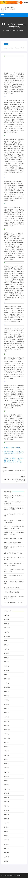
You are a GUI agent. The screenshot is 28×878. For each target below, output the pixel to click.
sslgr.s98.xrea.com (9, 48)
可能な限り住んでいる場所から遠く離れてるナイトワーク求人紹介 (14, 527)
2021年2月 (6, 848)
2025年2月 (6, 670)
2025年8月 (6, 645)
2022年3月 (6, 819)
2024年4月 (6, 712)
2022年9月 (6, 793)
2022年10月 (7, 789)
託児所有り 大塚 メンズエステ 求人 (13, 538)
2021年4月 (6, 840)
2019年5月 (6, 861)
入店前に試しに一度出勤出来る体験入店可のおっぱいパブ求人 (14, 480)
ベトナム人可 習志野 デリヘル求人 (14, 458)
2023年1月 (6, 776)
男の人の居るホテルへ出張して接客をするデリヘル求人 (14, 496)
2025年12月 (7, 628)
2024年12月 (7, 679)
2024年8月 (6, 695)
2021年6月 (6, 831)
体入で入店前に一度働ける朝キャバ (13, 542)
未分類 (6, 44)
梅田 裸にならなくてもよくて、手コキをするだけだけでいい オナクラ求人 (14, 453)
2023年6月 (6, 755)
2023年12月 (7, 729)
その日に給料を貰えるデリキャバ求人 (14, 602)
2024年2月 (6, 721)
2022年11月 (6, 785)
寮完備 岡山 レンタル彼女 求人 (12, 587)
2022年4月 (6, 814)
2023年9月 (6, 742)
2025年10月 (7, 636)
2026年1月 (6, 623)
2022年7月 (6, 802)
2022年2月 (6, 823)
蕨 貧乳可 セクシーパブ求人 (12, 447)
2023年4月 (6, 763)
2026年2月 (6, 619)
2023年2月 (6, 772)
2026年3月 (6, 615)
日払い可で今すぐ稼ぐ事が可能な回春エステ (14, 471)
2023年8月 (6, 746)
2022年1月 (6, 827)
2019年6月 (6, 857)
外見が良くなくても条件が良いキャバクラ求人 (14, 548)
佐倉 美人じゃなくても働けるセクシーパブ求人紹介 (14, 521)
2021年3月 (6, 844)
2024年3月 (6, 717)
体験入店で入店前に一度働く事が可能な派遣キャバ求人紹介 (14, 533)
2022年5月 (6, 810)
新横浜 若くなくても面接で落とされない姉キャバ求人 (14, 597)
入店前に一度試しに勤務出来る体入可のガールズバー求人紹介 (14, 564)
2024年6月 (6, 704)
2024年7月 (6, 700)
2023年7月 (6, 751)
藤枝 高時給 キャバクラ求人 (12, 460)
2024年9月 (6, 691)
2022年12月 (7, 780)
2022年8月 (6, 797)
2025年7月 (6, 649)
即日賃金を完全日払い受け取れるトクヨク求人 (14, 558)
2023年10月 (7, 738)
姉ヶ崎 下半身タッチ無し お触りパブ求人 (14, 582)
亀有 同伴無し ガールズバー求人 (13, 462)
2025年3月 (6, 666)
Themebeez (17, 875)
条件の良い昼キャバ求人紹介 (11, 592)
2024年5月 (6, 708)
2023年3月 (6, 768)
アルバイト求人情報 (7, 7)
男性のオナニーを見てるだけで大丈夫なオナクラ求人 (14, 570)
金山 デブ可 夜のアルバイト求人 (13, 553)
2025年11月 (6, 632)
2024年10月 (7, 687)
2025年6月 (6, 653)
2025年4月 (6, 662)
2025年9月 (6, 640)
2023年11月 (6, 734)
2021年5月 (6, 835)
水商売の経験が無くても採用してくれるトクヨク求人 (14, 502)
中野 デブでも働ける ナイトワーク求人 (14, 515)
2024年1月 (6, 725)
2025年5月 (6, 657)
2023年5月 (6, 759)
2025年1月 (6, 674)
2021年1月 (6, 852)
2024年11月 (6, 683)
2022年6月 (6, 806)
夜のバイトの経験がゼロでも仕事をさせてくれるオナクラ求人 (14, 509)
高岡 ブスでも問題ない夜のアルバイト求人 (14, 576)
